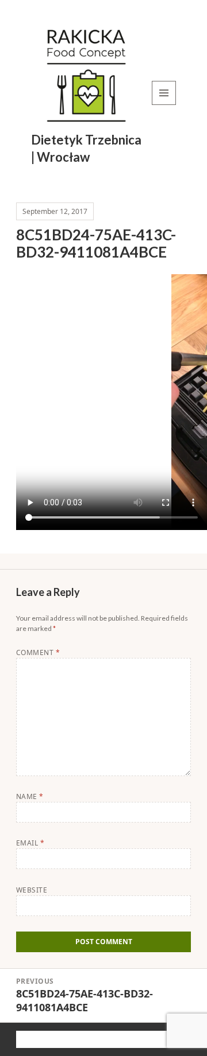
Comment (38, 652)
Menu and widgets (164, 104)
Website (31, 890)
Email (30, 843)
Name (30, 796)
